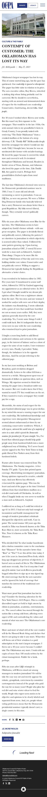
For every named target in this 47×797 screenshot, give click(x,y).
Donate (22, 5)
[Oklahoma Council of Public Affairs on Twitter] (6, 783)
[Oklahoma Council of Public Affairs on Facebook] (3, 783)
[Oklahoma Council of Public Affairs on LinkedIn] (9, 783)
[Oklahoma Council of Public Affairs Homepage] (7, 5)
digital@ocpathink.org (9, 775)
